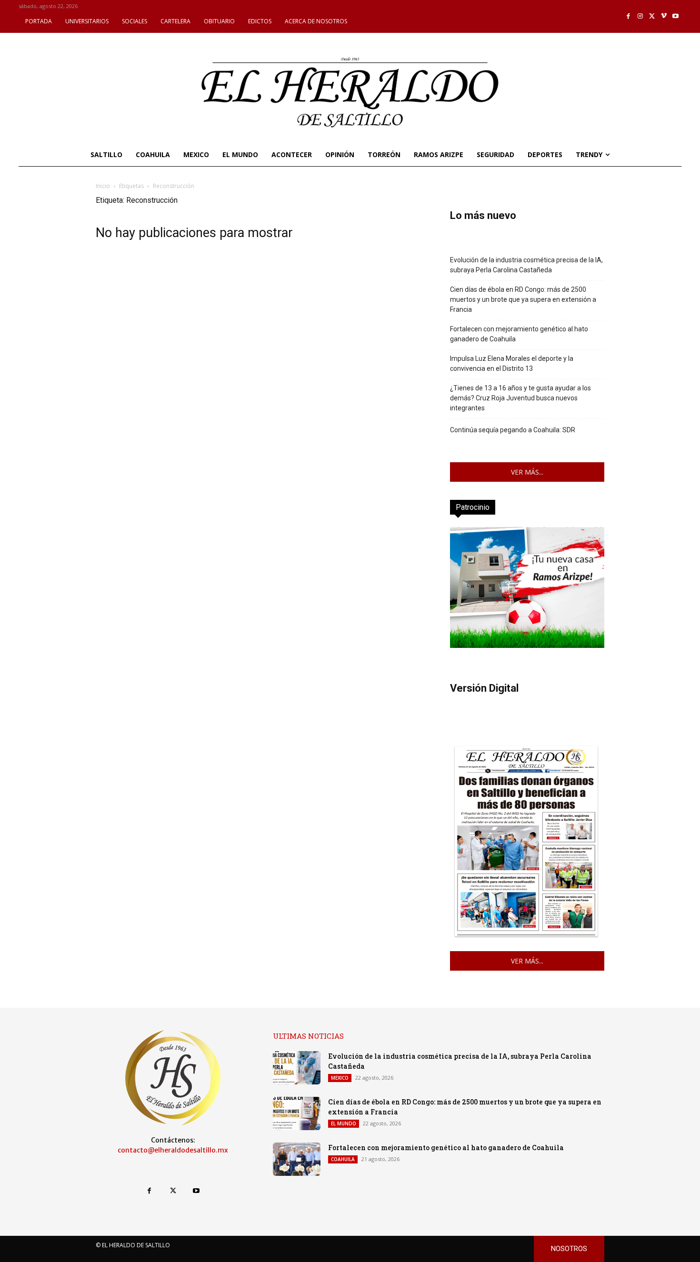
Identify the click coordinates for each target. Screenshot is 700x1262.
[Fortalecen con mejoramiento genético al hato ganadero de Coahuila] (296, 1159)
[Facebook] (629, 16)
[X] (652, 16)
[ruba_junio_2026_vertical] (527, 645)
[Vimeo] (664, 16)
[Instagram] (640, 16)
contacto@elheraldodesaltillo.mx (173, 1150)
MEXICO (340, 1077)
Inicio (103, 186)
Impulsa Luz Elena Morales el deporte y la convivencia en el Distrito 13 (511, 363)
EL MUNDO (343, 1123)
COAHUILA (343, 1159)
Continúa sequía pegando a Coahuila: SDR (512, 430)
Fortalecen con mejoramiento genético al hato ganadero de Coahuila (519, 334)
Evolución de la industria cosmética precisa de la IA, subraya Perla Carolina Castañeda (526, 265)
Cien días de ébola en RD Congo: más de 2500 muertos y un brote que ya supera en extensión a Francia (523, 299)
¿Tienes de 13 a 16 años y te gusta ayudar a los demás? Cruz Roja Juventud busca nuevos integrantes (520, 398)
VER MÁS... (527, 472)
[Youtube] (675, 16)
